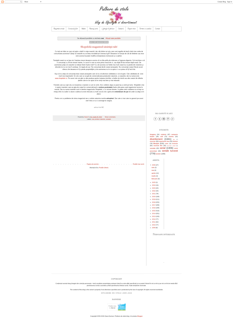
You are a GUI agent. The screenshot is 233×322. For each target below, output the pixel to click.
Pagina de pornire (93, 164)
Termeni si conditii (145, 29)
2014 (154, 213)
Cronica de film (73, 29)
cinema (171, 136)
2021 (154, 194)
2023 (154, 188)
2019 (154, 199)
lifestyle (156, 143)
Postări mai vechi (138, 164)
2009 (154, 228)
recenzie (175, 143)
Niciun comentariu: (110, 117)
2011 (154, 222)
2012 (154, 219)
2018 (154, 202)
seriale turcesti (170, 151)
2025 (154, 182)
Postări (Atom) (103, 168)
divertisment (156, 139)
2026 (154, 165)
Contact (157, 29)
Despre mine (131, 29)
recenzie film (158, 145)
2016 (154, 208)
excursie (152, 141)
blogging (153, 134)
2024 (154, 185)
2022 (154, 191)
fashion (175, 141)
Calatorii (121, 29)
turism (158, 154)
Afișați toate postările (113, 38)
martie (154, 176)
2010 (154, 225)
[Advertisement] (99, 143)
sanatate (108, 119)
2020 (154, 196)
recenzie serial (171, 145)
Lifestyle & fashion (108, 29)
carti (161, 136)
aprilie (154, 173)
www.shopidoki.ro (61, 78)
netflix (166, 143)
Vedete (83, 29)
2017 (154, 205)
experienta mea (164, 141)
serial (162, 148)
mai (153, 170)
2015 (154, 211)
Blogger (139, 316)
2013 (154, 216)
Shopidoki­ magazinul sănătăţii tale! (99, 46)
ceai (93, 119)
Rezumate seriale (58, 29)
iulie (153, 167)
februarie (155, 179)
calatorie (163, 134)
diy (174, 139)
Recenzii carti (93, 29)
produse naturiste (100, 119)
